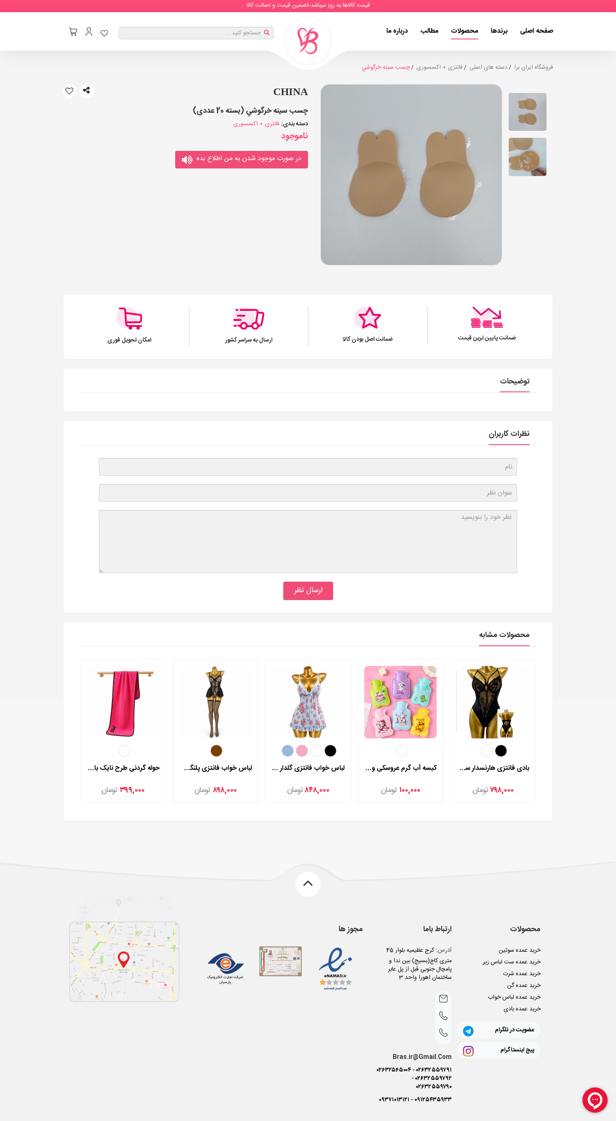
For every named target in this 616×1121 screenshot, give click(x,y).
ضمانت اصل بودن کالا (368, 339)
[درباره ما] (124, 962)
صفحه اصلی (536, 31)
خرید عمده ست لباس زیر (512, 962)
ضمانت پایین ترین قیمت (487, 338)
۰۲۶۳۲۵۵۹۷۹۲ (433, 1079)
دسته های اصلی (488, 67)
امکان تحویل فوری (129, 340)
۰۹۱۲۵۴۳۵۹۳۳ (433, 1100)
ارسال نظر (308, 590)
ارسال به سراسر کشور (248, 340)
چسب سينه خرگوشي (386, 67)
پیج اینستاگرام (517, 1050)
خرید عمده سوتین (520, 950)
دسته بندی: (294, 124)
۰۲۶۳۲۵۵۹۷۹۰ (434, 1087)
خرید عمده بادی (522, 1009)
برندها (499, 31)
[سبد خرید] (73, 32)
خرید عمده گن (524, 986)
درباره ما (397, 31)
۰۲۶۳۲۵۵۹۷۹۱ (434, 1070)
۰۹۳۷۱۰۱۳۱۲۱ (394, 1100)
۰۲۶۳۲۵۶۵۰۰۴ (394, 1070)
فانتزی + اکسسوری (440, 67)
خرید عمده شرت (522, 974)
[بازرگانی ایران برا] (308, 41)
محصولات (464, 31)
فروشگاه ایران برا (533, 67)
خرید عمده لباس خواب (514, 997)
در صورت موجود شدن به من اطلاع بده (249, 158)
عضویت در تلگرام (514, 1030)
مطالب (429, 31)
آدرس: (444, 950)
